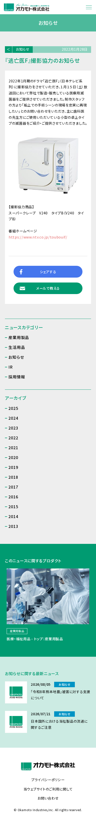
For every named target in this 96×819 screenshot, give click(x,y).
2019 (13, 467)
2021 (13, 447)
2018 (13, 477)
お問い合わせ (47, 798)
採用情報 (16, 377)
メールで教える (48, 288)
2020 (13, 457)
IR (10, 367)
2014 (13, 516)
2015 (13, 506)
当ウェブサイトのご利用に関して (48, 789)
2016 (13, 497)
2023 (13, 428)
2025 (13, 408)
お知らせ (22, 49)
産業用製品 (18, 337)
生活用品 (16, 347)
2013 (13, 526)
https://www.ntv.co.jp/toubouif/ (38, 237)
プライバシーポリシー (47, 780)
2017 (13, 487)
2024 (13, 418)
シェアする (48, 271)
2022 (13, 438)
